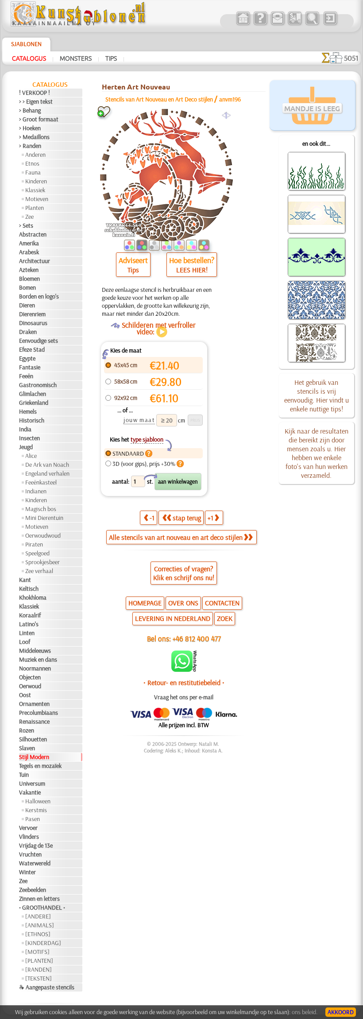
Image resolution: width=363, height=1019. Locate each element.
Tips (111, 58)
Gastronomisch (38, 385)
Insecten (29, 438)
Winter (27, 872)
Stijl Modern (34, 757)
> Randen (30, 146)
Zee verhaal (39, 571)
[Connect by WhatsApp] (184, 670)
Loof (24, 642)
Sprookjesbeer (42, 562)
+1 (210, 517)
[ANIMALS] (39, 925)
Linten (27, 633)
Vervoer (28, 828)
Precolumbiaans (38, 713)
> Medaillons (34, 137)
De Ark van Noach (47, 465)
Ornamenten (34, 704)
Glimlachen (32, 394)
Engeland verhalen (47, 473)
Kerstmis (36, 810)
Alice (31, 456)
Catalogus (29, 58)
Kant (25, 580)
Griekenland (33, 403)
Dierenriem (32, 314)
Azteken (29, 270)
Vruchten (30, 854)
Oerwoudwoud (43, 535)
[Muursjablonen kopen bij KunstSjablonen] (242, 24)
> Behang (30, 110)
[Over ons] (260, 24)
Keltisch (29, 589)
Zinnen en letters (39, 899)
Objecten (30, 677)
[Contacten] (277, 24)
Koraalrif (30, 615)
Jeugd (26, 447)
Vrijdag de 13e (36, 845)
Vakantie (30, 792)
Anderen (35, 155)
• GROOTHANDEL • (42, 907)
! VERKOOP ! (34, 93)
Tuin (24, 775)
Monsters (76, 58)
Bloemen (29, 279)
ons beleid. (304, 1012)
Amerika (29, 243)
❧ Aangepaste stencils (46, 987)
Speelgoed (37, 553)
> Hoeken (30, 128)
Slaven (27, 748)
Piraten (34, 544)
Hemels (28, 411)
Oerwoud (30, 686)
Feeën (26, 376)
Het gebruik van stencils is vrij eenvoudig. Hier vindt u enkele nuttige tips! (316, 395)
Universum (32, 783)
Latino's (29, 624)
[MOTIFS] (37, 952)
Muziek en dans (38, 659)
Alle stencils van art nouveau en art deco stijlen (176, 537)
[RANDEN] (38, 969)
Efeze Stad (32, 349)
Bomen (27, 287)
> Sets (26, 225)
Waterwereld (34, 863)
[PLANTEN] (39, 961)
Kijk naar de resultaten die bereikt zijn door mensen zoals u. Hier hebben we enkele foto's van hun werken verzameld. (316, 453)
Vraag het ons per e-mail (183, 697)
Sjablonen (26, 44)
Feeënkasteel (41, 482)
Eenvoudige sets (38, 341)
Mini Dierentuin (44, 518)
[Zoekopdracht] (312, 24)
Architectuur (34, 261)
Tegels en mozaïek (40, 766)
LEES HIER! (192, 269)
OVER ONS (183, 602)
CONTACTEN (222, 602)
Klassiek (35, 190)
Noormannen (35, 668)
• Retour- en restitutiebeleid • (183, 682)
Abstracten (32, 234)
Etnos (32, 163)
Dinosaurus (33, 323)
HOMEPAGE (145, 602)
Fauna (33, 172)
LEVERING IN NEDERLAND (172, 618)
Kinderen (36, 181)
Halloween (37, 801)
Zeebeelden (32, 890)
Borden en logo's (39, 296)
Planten (34, 208)
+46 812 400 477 (197, 638)
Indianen (35, 491)
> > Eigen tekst (36, 101)
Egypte (27, 358)
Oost (25, 695)
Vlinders (29, 837)
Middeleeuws (35, 651)
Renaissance (34, 721)
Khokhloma (32, 597)
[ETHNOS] (37, 934)
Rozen (26, 730)
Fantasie (29, 367)
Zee (29, 217)
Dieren (27, 305)
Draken (28, 332)
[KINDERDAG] (43, 943)
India (25, 429)
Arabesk (29, 252)
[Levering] (294, 24)
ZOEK (224, 618)
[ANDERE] (38, 916)
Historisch (31, 420)
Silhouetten (33, 739)
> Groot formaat (38, 119)
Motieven (36, 199)
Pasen (32, 819)
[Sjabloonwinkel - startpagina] (79, 24)
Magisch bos (40, 509)
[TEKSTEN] (38, 978)
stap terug (187, 517)
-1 (152, 517)
